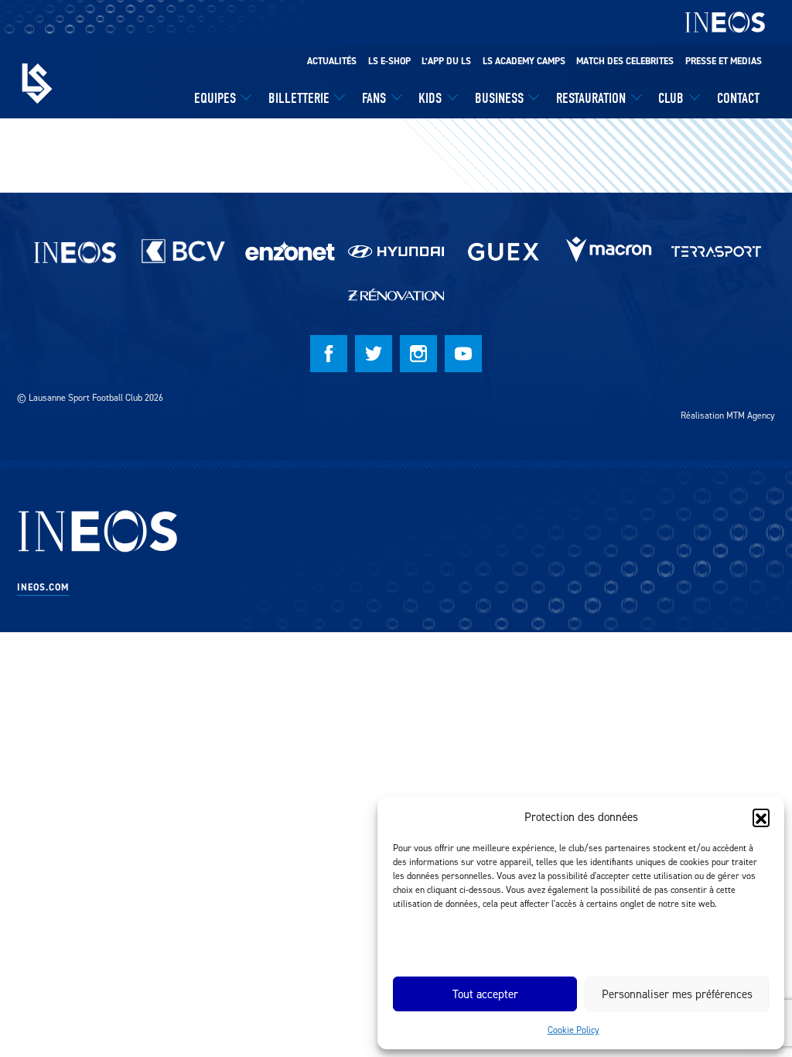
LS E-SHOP (389, 61)
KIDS (430, 98)
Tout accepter (485, 994)
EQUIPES (215, 98)
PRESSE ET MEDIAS (723, 61)
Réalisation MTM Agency (728, 415)
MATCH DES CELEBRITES (625, 61)
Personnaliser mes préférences (677, 994)
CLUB (671, 98)
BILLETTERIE (298, 98)
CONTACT (738, 98)
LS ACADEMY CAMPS (524, 61)
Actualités (332, 61)
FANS (374, 98)
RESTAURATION (591, 98)
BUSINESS (499, 98)
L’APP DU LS (446, 61)
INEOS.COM (43, 587)
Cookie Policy (573, 1029)
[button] (761, 817)
